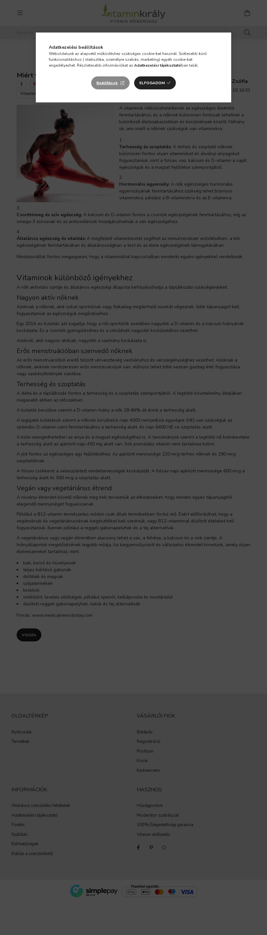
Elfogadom (152, 83)
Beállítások (107, 83)
